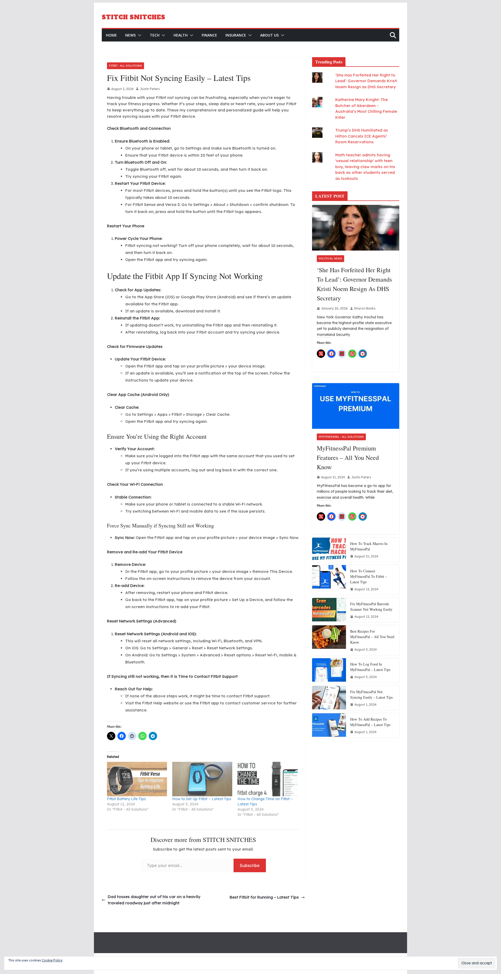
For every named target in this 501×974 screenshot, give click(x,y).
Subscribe (250, 865)
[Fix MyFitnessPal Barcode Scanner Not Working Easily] (329, 610)
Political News (330, 258)
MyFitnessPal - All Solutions (341, 436)
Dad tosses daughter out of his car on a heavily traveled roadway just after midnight (154, 899)
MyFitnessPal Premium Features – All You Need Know (348, 457)
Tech (154, 35)
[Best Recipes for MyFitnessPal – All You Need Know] (329, 640)
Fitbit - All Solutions (125, 65)
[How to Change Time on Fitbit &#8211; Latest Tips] (267, 779)
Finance (209, 35)
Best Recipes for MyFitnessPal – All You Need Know (372, 637)
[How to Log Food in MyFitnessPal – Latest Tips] (329, 670)
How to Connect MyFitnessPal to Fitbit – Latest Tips (368, 576)
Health (181, 35)
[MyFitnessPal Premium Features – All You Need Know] (355, 406)
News (130, 35)
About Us (269, 35)
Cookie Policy (52, 960)
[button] (138, 35)
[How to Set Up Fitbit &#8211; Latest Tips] (202, 779)
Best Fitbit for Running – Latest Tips (264, 897)
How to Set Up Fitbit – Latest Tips (201, 799)
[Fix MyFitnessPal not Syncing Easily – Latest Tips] (329, 698)
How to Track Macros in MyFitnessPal (368, 546)
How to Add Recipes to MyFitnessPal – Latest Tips (370, 722)
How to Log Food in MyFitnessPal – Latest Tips (370, 667)
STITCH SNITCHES (133, 17)
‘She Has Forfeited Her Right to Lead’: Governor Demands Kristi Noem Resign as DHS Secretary (366, 81)
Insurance (235, 35)
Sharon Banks (364, 308)
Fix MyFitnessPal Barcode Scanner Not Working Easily (371, 606)
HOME (111, 35)
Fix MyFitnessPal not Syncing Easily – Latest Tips (371, 694)
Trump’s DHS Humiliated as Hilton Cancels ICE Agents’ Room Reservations (361, 136)
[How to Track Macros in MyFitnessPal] (329, 550)
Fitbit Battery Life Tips (126, 799)
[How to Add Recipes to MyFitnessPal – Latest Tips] (329, 725)
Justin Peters (150, 89)
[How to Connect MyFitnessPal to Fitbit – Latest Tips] (329, 580)
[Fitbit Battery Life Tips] (137, 779)
